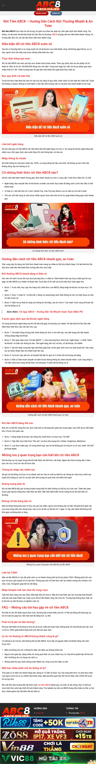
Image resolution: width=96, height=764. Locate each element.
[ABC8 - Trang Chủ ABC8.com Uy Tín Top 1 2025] (48, 6)
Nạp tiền (40, 713)
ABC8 (82, 713)
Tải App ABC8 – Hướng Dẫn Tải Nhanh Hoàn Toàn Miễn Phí (51, 311)
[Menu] (3, 5)
